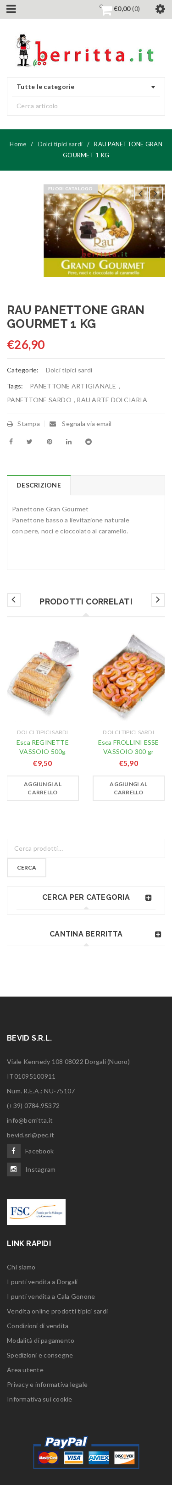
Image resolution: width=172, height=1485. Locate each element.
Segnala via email (86, 423)
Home (18, 144)
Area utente (25, 1370)
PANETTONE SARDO (39, 400)
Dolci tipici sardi (60, 144)
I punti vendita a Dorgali (42, 1282)
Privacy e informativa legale (47, 1384)
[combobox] (86, 87)
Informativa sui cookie (39, 1399)
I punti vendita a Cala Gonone (51, 1296)
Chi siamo (21, 1267)
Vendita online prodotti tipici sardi (57, 1311)
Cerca (26, 867)
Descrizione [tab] (39, 485)
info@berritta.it (30, 1120)
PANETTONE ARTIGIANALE (73, 386)
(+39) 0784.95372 (33, 1105)
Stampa (28, 423)
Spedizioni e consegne (40, 1355)
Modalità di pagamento (40, 1340)
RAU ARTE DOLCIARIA (112, 400)
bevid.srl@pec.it (30, 1135)
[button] (42, 788)
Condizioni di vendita (37, 1326)
